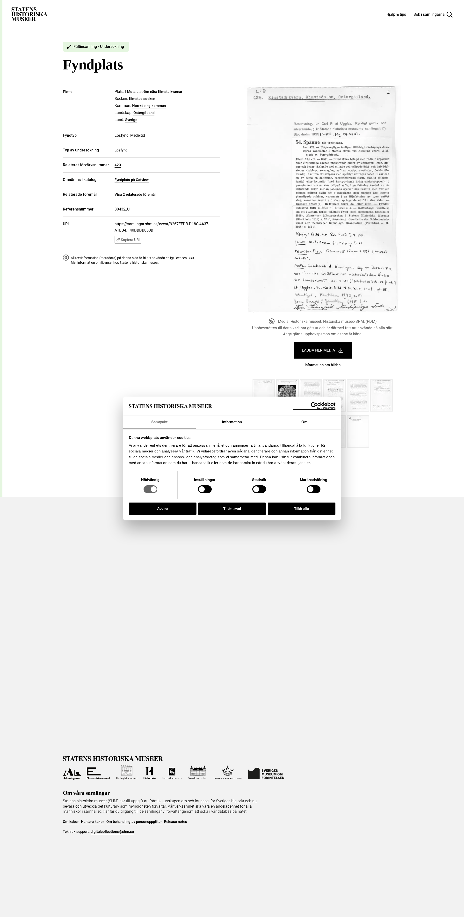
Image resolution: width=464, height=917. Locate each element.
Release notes (175, 821)
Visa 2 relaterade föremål (135, 194)
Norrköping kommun (149, 106)
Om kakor (71, 821)
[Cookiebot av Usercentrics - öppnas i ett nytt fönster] (314, 406)
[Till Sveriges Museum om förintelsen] (266, 772)
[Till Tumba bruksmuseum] (227, 772)
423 (118, 165)
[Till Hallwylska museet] (127, 772)
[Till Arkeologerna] (72, 772)
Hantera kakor (92, 821)
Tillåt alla (301, 509)
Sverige (131, 120)
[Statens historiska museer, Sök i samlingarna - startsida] (29, 14)
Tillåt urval (232, 509)
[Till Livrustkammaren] (172, 772)
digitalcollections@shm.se (112, 831)
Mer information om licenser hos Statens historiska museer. (115, 262)
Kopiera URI (130, 240)
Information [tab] (232, 422)
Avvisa (162, 509)
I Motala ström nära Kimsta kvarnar (153, 92)
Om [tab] (304, 422)
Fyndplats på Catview (132, 180)
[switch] (205, 489)
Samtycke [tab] (159, 422)
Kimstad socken (142, 99)
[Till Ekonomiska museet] (98, 772)
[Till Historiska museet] (150, 772)
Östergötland (143, 113)
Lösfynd (121, 150)
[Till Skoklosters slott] (197, 772)
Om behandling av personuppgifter (134, 821)
